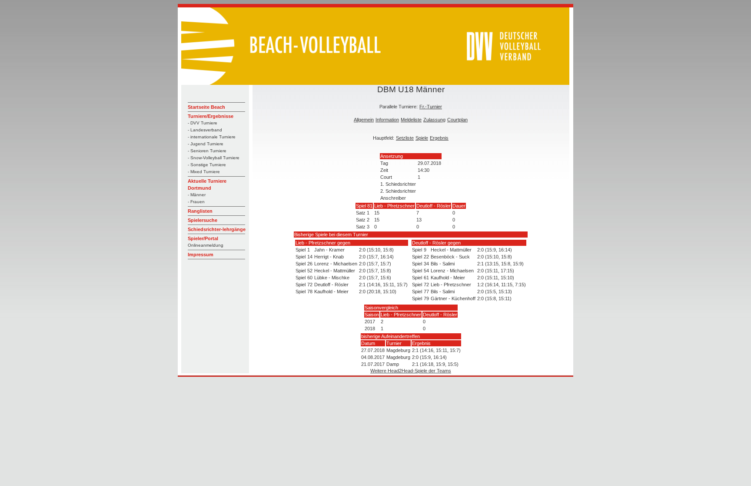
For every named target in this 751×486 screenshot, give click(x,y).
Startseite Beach (206, 107)
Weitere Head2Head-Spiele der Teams (410, 370)
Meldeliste (411, 119)
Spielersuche (202, 220)
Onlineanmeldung (205, 245)
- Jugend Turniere (205, 143)
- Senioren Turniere (207, 150)
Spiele (421, 138)
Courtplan (457, 119)
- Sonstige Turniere (207, 164)
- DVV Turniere (202, 123)
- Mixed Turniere (204, 171)
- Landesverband (205, 129)
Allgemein (364, 119)
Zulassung (434, 119)
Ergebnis (439, 138)
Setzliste (405, 138)
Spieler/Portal (203, 238)
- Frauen (196, 201)
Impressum (200, 254)
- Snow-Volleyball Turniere (213, 157)
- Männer (197, 194)
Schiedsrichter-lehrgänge (217, 229)
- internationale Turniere (212, 136)
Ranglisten (200, 211)
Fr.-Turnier (430, 106)
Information (387, 119)
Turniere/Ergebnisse (210, 116)
